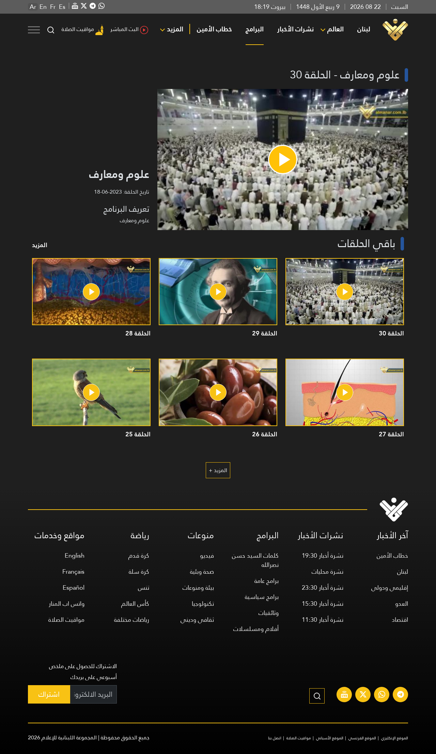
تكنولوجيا (203, 603)
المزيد (175, 28)
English (74, 555)
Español (73, 587)
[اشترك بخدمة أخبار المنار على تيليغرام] (400, 695)
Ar (33, 7)
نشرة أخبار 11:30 (322, 619)
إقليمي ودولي (389, 587)
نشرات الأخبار (295, 28)
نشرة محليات (327, 571)
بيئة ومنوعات (198, 587)
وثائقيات (269, 612)
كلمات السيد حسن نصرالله (255, 560)
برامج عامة (266, 580)
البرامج (255, 28)
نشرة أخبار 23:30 (322, 587)
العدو (401, 603)
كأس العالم (135, 603)
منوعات (201, 535)
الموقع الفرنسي (362, 738)
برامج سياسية (262, 596)
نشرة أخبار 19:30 (322, 555)
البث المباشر (124, 29)
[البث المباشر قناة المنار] (344, 695)
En (43, 7)
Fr (53, 7)
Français (73, 571)
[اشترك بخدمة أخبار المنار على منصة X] (363, 695)
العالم (335, 28)
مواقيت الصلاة (78, 29)
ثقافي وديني (197, 619)
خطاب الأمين (214, 28)
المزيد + (218, 470)
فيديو (207, 555)
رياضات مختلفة (131, 619)
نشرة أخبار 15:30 (322, 603)
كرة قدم (138, 555)
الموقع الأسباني (329, 738)
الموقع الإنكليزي (394, 738)
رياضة (140, 535)
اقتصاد (400, 619)
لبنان (363, 28)
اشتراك (49, 694)
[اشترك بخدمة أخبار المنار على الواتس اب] (381, 695)
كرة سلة (139, 571)
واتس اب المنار (66, 603)
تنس (143, 587)
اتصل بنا (274, 738)
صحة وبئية (202, 571)
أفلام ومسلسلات (256, 628)
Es (62, 7)
